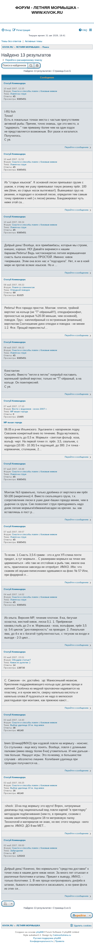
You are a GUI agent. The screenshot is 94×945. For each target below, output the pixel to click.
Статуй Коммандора (15, 83)
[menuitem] (6, 30)
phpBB (39, 932)
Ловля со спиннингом (23, 287)
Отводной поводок (20, 290)
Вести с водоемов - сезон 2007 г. (29, 409)
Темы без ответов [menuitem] (11, 41)
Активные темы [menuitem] (33, 41)
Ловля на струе (18, 94)
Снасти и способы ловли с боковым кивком (34, 91)
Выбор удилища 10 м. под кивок (27, 725)
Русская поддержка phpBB (47, 938)
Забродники (16, 850)
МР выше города (19, 411)
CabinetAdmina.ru (62, 935)
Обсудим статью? (21, 660)
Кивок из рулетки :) (20, 662)
